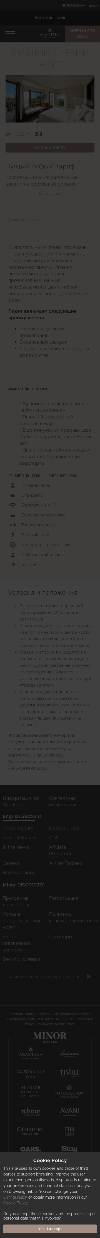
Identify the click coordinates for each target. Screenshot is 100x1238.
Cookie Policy (15, 1203)
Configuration (15, 1197)
